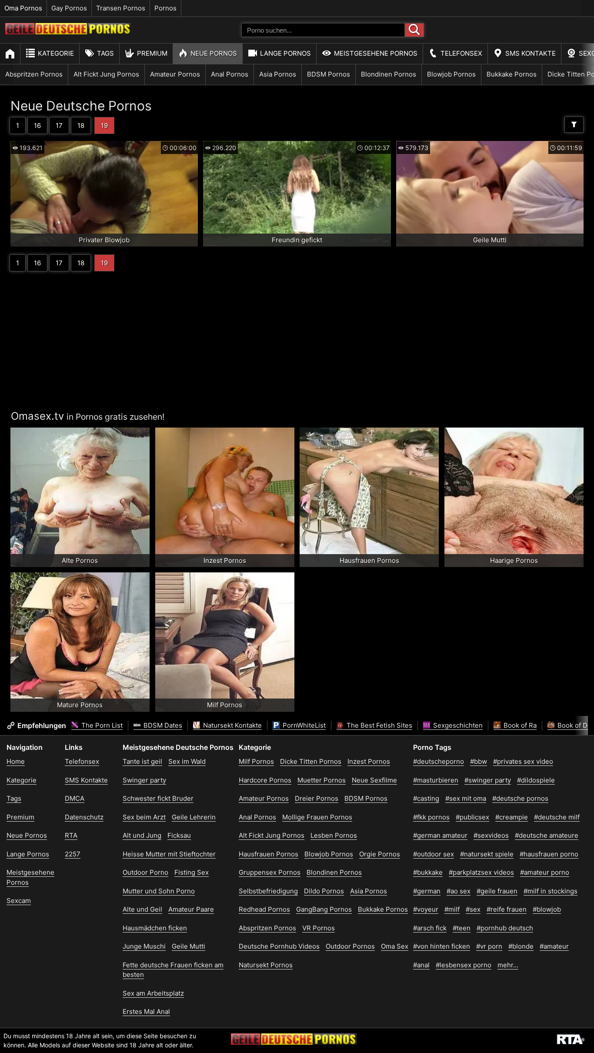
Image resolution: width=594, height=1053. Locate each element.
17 (59, 125)
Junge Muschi (144, 946)
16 (37, 125)
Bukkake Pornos (512, 74)
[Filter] (574, 125)
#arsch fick (430, 928)
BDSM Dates (162, 725)
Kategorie (56, 53)
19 (104, 125)
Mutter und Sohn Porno (159, 891)
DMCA (74, 798)
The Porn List (101, 725)
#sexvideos (491, 835)
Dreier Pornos (316, 798)
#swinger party (487, 780)
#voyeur (425, 909)
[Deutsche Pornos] (68, 32)
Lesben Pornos (333, 835)
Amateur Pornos (175, 74)
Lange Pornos (285, 53)
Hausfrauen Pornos (268, 854)
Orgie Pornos (379, 854)
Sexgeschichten (457, 725)
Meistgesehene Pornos (375, 53)
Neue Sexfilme (374, 780)
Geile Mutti (188, 946)
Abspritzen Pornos (34, 74)
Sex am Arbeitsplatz (153, 993)
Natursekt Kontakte (231, 725)
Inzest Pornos (368, 761)
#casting (426, 798)
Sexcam (19, 900)
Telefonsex (461, 53)
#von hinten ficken (441, 946)
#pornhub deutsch (505, 928)
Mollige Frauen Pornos (317, 817)
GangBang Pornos (324, 909)
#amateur (554, 946)
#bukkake (428, 872)
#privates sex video (523, 761)
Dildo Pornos (324, 891)
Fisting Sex (191, 872)
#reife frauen (507, 909)
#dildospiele (536, 780)
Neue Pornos (213, 53)
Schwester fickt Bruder (158, 798)
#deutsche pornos (520, 798)
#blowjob (547, 909)
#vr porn (489, 946)
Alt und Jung (142, 835)
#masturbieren (435, 780)
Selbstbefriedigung (268, 891)
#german (426, 891)
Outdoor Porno (145, 872)
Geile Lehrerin (194, 817)
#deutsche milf (557, 817)
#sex (473, 909)
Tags (105, 53)
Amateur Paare (191, 909)
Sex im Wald (187, 761)
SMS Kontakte (530, 53)
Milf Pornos (256, 761)
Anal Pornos (229, 74)
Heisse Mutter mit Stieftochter (169, 854)
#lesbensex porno (463, 965)
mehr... (507, 965)
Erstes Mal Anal (146, 1011)
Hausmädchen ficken (155, 928)
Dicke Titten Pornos (310, 761)
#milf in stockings (550, 891)
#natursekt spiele (487, 854)
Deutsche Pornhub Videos (279, 946)
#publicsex (472, 817)
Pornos (165, 8)
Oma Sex (394, 946)
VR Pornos (318, 928)
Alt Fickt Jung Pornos (106, 74)
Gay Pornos (69, 8)
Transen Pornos (120, 8)
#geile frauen (497, 891)
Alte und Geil (142, 909)
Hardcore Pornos (265, 780)
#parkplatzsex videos (481, 872)
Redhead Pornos (264, 909)
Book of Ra (519, 725)
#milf (452, 909)
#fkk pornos (431, 817)
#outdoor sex (433, 854)
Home (16, 761)
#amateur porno (544, 872)
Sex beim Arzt (144, 817)
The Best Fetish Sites (378, 725)
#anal (421, 965)
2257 (72, 854)
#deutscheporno (438, 761)
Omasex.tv (37, 416)
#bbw (478, 761)
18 (80, 125)
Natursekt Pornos (266, 965)
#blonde (521, 946)
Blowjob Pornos (451, 74)
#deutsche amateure (546, 835)
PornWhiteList (303, 725)
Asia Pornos (277, 74)
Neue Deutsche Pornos (81, 106)
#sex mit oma (465, 798)
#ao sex (459, 891)
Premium (152, 53)
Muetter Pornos (321, 780)
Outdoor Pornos (350, 946)
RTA (71, 835)
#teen (462, 928)
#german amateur (440, 835)
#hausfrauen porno (549, 854)
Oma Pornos (23, 8)
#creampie (511, 817)
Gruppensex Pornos (269, 872)
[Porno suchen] (414, 30)
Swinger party (144, 780)
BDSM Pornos (328, 74)
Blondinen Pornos (388, 74)
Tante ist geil (142, 761)
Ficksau (179, 835)
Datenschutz (84, 817)
